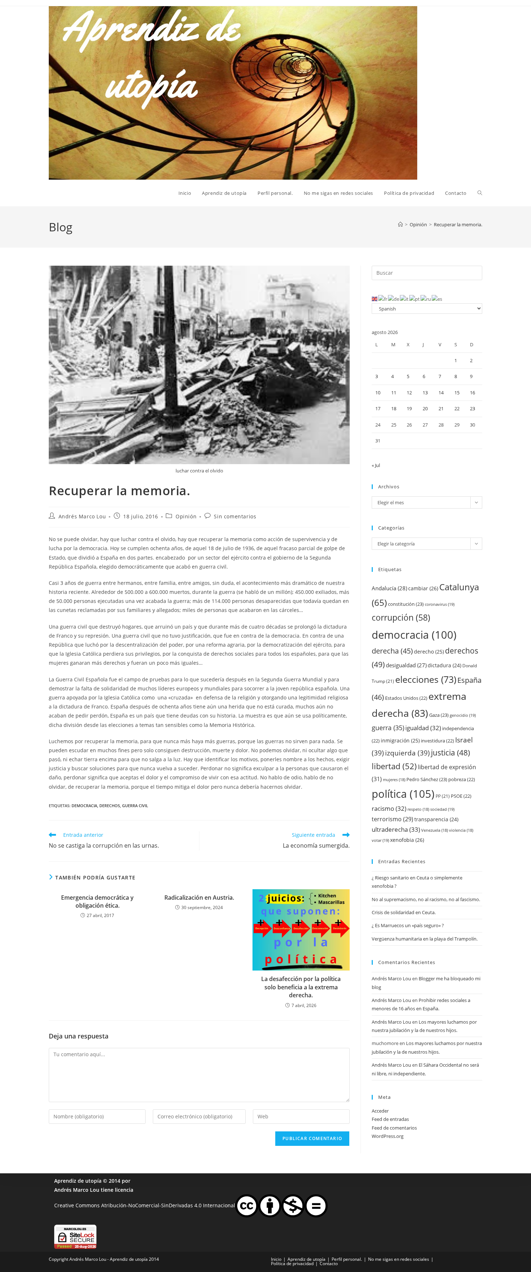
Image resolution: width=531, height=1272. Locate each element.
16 (472, 392)
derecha (392, 651)
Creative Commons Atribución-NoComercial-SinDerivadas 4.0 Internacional (144, 1205)
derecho (429, 651)
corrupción (401, 617)
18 (393, 408)
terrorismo (392, 819)
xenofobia (407, 839)
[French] (383, 298)
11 (393, 392)
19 (409, 408)
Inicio (276, 1259)
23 (472, 408)
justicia (450, 753)
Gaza (439, 715)
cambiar (423, 588)
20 (425, 408)
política (403, 794)
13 (425, 392)
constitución (406, 604)
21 (441, 408)
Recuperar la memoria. (458, 224)
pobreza (461, 779)
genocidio (463, 715)
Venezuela (434, 830)
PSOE (461, 796)
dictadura (444, 665)
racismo (389, 808)
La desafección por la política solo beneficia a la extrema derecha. (301, 987)
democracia (84, 805)
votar (380, 840)
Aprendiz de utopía (78, 1180)
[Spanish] (437, 298)
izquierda (407, 752)
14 (441, 392)
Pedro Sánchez (426, 779)
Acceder (380, 1111)
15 (456, 392)
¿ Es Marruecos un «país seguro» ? (408, 925)
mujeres (394, 779)
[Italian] (404, 298)
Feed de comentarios (394, 1128)
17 (377, 408)
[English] (375, 298)
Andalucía (389, 588)
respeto (418, 809)
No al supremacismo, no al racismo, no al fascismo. (426, 899)
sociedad (442, 809)
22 (456, 408)
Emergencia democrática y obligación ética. (97, 901)
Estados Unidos (406, 698)
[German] (394, 298)
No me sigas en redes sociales (398, 1259)
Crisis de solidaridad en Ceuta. (404, 912)
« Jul (376, 465)
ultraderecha (396, 829)
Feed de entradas (390, 1119)
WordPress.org (387, 1136)
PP (443, 796)
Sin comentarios (235, 516)
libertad (394, 766)
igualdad (423, 728)
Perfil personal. (347, 1259)
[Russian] (426, 298)
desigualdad (406, 665)
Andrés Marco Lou (82, 516)
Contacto (329, 1263)
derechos (109, 805)
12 (409, 392)
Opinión (186, 516)
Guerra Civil (135, 805)
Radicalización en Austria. (199, 897)
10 (377, 392)
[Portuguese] (414, 298)
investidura (437, 740)
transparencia (436, 819)
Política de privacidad (292, 1263)
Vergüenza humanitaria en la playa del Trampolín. (425, 938)
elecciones (425, 679)
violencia (461, 830)
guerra (388, 727)
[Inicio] (400, 224)
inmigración (400, 740)
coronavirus (439, 604)
